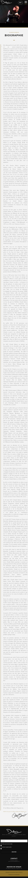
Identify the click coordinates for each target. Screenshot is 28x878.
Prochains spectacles (6, 847)
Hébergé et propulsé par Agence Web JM (14, 872)
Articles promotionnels (6, 843)
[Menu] (26, 2)
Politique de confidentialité (14, 874)
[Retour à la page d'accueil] (6, 2)
